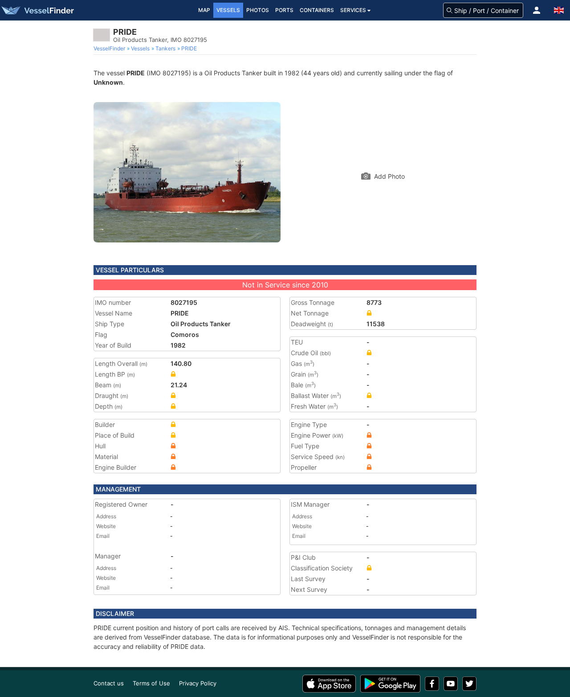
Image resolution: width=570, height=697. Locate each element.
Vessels (228, 10)
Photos (257, 10)
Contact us (109, 683)
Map (204, 10)
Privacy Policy (197, 683)
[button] (536, 10)
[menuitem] (110, 49)
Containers (317, 10)
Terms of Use (151, 683)
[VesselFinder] (37, 10)
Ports (284, 10)
